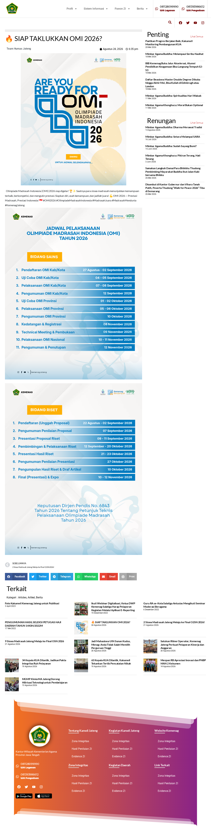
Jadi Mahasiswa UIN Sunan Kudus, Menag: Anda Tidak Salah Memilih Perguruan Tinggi (111, 644)
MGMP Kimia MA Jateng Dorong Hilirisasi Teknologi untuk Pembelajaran (44, 680)
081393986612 (195, 6)
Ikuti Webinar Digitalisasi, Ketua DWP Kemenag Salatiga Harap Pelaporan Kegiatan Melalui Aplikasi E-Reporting (113, 607)
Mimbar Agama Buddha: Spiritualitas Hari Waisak (173, 95)
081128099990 (169, 6)
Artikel (31, 597)
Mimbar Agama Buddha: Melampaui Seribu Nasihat (174, 53)
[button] (170, 22)
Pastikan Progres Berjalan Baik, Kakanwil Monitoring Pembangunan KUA (169, 42)
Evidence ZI (78, 756)
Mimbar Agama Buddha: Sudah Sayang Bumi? (171, 146)
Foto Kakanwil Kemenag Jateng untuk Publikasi (32, 603)
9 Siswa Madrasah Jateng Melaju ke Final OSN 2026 (34, 641)
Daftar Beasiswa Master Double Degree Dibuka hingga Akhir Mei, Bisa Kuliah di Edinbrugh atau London (172, 83)
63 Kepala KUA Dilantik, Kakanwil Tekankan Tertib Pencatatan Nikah (111, 662)
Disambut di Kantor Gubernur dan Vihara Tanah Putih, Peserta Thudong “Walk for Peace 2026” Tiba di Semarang (175, 188)
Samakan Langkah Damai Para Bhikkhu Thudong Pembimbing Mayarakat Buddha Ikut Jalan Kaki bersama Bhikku (172, 171)
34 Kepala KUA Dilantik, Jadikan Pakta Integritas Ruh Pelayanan (44, 662)
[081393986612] (183, 8)
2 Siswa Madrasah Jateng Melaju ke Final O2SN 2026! (174, 622)
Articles (22, 597)
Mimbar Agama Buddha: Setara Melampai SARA (172, 136)
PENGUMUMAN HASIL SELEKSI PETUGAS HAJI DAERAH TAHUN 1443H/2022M (33, 624)
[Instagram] (202, 22)
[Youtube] (195, 22)
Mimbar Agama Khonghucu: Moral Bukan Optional (174, 105)
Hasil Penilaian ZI (82, 748)
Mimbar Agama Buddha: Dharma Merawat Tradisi (173, 127)
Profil (70, 8)
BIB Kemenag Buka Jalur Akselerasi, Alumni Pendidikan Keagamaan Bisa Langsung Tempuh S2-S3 (174, 67)
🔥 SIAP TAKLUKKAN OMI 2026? (110, 622)
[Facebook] (180, 22)
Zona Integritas (80, 741)
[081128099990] (156, 8)
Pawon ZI (120, 8)
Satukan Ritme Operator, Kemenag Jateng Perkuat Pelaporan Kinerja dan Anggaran (182, 644)
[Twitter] (188, 22)
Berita (140, 8)
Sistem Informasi (94, 8)
